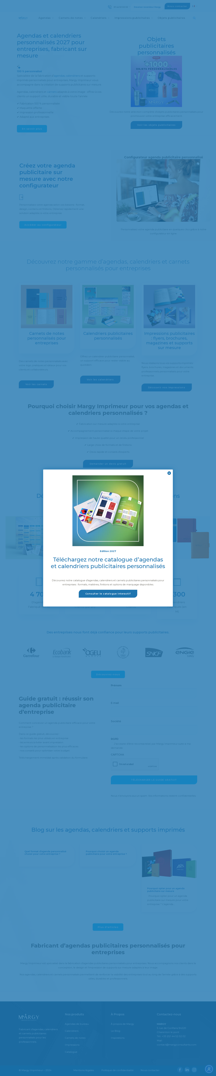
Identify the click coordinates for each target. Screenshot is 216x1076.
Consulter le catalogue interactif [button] (108, 593)
